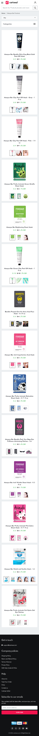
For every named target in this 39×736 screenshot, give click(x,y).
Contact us (5, 688)
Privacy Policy (5, 665)
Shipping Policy (6, 656)
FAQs (3, 685)
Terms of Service (6, 662)
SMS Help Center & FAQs (9, 668)
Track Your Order (7, 682)
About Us (4, 679)
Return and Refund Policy (9, 659)
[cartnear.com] (11, 2)
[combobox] (20, 18)
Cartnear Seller (6, 691)
